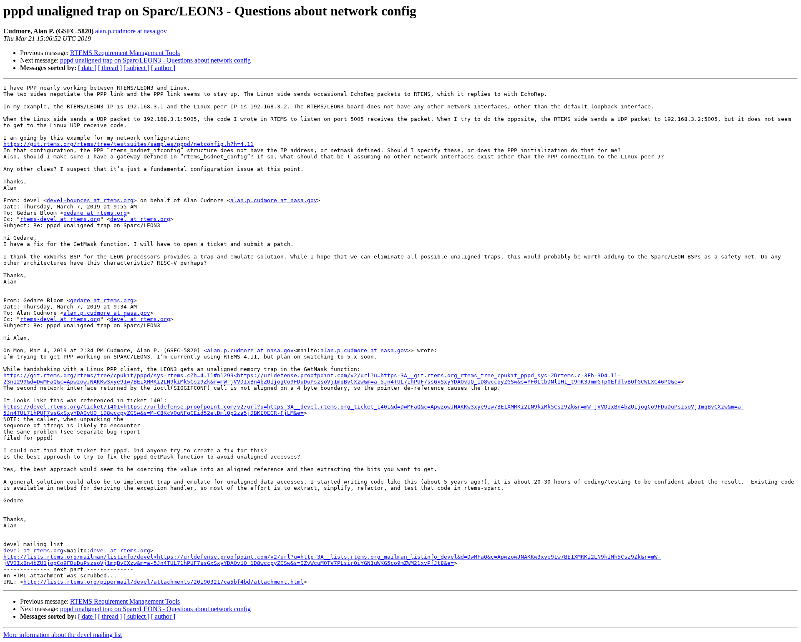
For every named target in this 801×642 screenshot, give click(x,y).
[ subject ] (136, 67)
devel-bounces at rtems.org (90, 200)
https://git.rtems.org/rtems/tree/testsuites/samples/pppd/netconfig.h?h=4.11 (128, 144)
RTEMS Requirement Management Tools (125, 52)
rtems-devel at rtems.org (60, 219)
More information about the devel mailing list (62, 634)
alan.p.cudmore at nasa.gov (131, 31)
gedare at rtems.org (95, 213)
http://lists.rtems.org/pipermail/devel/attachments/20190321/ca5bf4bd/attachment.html (163, 582)
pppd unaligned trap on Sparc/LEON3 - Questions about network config (155, 60)
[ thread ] (110, 67)
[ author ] (163, 67)
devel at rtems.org (140, 219)
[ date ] (87, 67)
